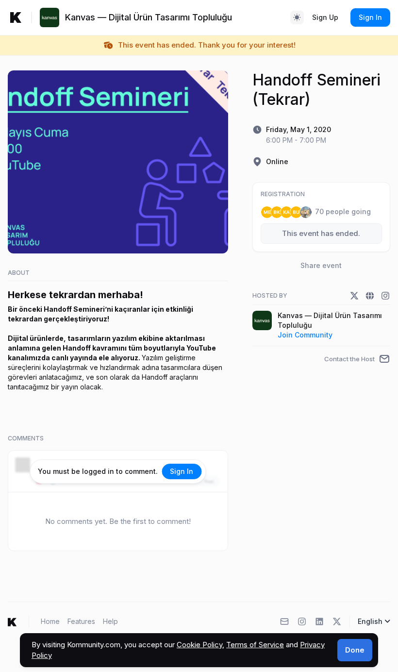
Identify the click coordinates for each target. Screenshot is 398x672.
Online (277, 161)
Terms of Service (255, 644)
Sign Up (325, 17)
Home (50, 621)
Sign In (370, 17)
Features (81, 621)
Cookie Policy (199, 644)
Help (110, 621)
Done (355, 650)
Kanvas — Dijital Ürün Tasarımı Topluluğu (330, 320)
